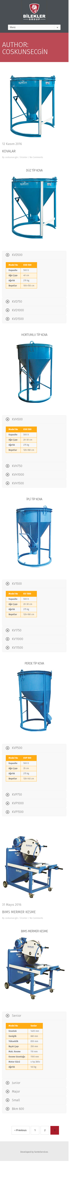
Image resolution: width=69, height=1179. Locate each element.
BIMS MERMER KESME (19, 912)
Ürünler (24, 157)
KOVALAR (9, 151)
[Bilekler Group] (34, 12)
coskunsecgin (11, 157)
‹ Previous (21, 1130)
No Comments (36, 157)
